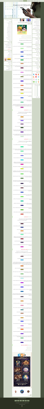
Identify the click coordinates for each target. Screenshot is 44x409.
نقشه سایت (20, 404)
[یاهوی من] (28, 400)
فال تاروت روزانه (9, 23)
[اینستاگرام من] (23, 400)
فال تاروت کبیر (9, 24)
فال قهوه (38, 40)
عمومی (28, 395)
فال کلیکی (38, 60)
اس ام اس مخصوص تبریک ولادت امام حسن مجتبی (36, 25)
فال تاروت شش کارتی (9, 32)
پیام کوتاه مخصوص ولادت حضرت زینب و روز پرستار (26, 37)
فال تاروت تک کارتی (9, 27)
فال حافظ (37, 0)
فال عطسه (10, 64)
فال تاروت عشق (9, 36)
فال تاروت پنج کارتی (9, 31)
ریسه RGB (38, 68)
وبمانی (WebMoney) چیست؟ (8, 45)
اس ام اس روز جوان (37, 23)
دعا (38, 56)
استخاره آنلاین (29, 0)
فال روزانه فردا (9, 68)
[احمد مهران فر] (29, 20)
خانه (39, 0)
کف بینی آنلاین (38, 47)
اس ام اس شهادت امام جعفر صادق (27, 350)
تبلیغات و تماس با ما (21, 0)
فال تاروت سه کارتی (9, 28)
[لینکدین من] (15, 400)
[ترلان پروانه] (22, 20)
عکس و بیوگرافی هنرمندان (8, 69)
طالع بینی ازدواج (37, 51)
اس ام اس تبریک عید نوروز (28, 349)
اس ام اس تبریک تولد (28, 346)
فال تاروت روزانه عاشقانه (8, 37)
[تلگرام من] (27, 400)
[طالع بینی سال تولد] (36, 91)
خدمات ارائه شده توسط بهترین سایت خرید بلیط (8, 47)
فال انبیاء (38, 36)
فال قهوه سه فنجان (37, 41)
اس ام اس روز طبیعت (28, 348)
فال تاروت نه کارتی (9, 33)
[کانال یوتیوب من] (17, 400)
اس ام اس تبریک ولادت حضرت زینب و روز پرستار (22, 5)
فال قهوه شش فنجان (37, 43)
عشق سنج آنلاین (37, 64)
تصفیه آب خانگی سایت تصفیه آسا (8, 44)
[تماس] (22, 400)
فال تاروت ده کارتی (9, 35)
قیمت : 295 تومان (8, 20)
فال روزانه (32, 0)
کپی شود (22, 48)
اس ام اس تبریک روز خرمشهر (36, 22)
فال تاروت (35, 0)
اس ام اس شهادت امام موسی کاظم (36, 28)
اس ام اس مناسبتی (25, 0)
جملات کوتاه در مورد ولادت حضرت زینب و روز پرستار (25, 36)
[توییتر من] (20, 400)
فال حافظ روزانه (9, 54)
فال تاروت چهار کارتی (9, 29)
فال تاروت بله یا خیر (9, 39)
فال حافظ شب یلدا (9, 55)
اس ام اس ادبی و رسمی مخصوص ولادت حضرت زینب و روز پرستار (24, 38)
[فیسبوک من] (25, 400)
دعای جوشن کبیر (37, 55)
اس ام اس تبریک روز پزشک (36, 21)
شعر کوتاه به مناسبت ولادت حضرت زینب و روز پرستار (25, 36)
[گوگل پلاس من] (18, 400)
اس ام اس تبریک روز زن (28, 347)
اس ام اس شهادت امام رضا (36, 27)
